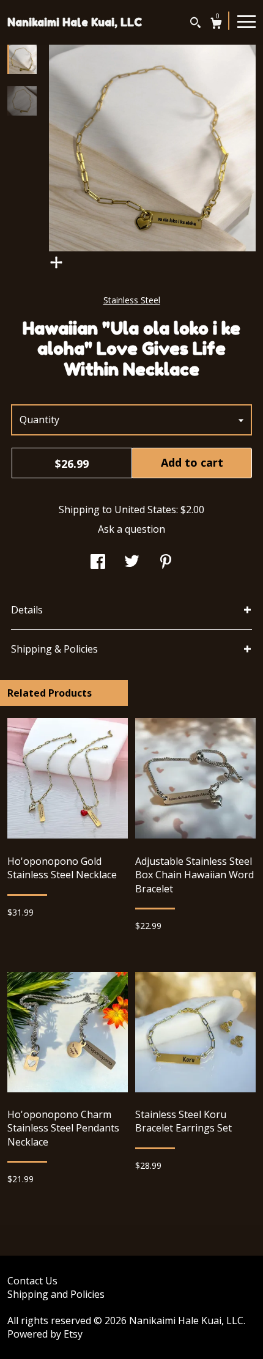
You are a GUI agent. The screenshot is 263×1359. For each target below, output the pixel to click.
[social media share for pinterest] (165, 562)
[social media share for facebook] (98, 562)
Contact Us (32, 1280)
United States (145, 509)
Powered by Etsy (45, 1334)
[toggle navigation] (246, 21)
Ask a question (131, 529)
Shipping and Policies (56, 1294)
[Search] (195, 24)
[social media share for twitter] (132, 562)
